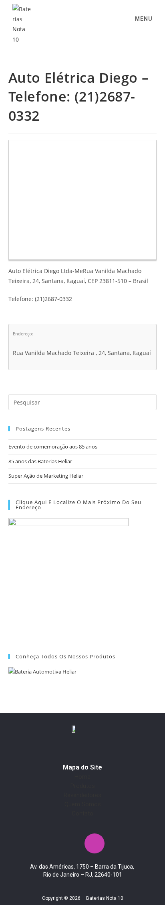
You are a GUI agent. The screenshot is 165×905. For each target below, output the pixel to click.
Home (82, 776)
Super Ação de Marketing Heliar (45, 475)
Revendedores (82, 795)
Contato (82, 813)
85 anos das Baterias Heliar (40, 461)
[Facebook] (71, 843)
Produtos (82, 785)
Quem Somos (82, 804)
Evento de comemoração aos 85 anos (52, 446)
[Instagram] (95, 843)
